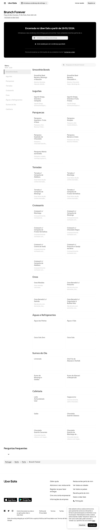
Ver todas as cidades (80, 485)
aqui (93, 520)
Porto (24, 462)
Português (79, 501)
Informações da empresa (59, 499)
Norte (17, 462)
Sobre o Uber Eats (79, 497)
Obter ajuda (54, 481)
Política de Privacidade (43, 512)
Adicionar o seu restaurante (60, 485)
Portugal (8, 462)
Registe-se (91, 3)
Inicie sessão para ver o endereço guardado (51, 44)
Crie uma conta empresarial (60, 495)
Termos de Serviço (63, 518)
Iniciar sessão (79, 3)
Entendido (92, 525)
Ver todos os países (80, 489)
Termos (53, 511)
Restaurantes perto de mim (83, 481)
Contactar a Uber (69, 52)
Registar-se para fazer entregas (58, 490)
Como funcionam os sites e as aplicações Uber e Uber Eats (25, 513)
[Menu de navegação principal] (5, 3)
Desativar (82, 525)
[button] (50, 454)
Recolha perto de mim (81, 493)
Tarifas (61, 511)
